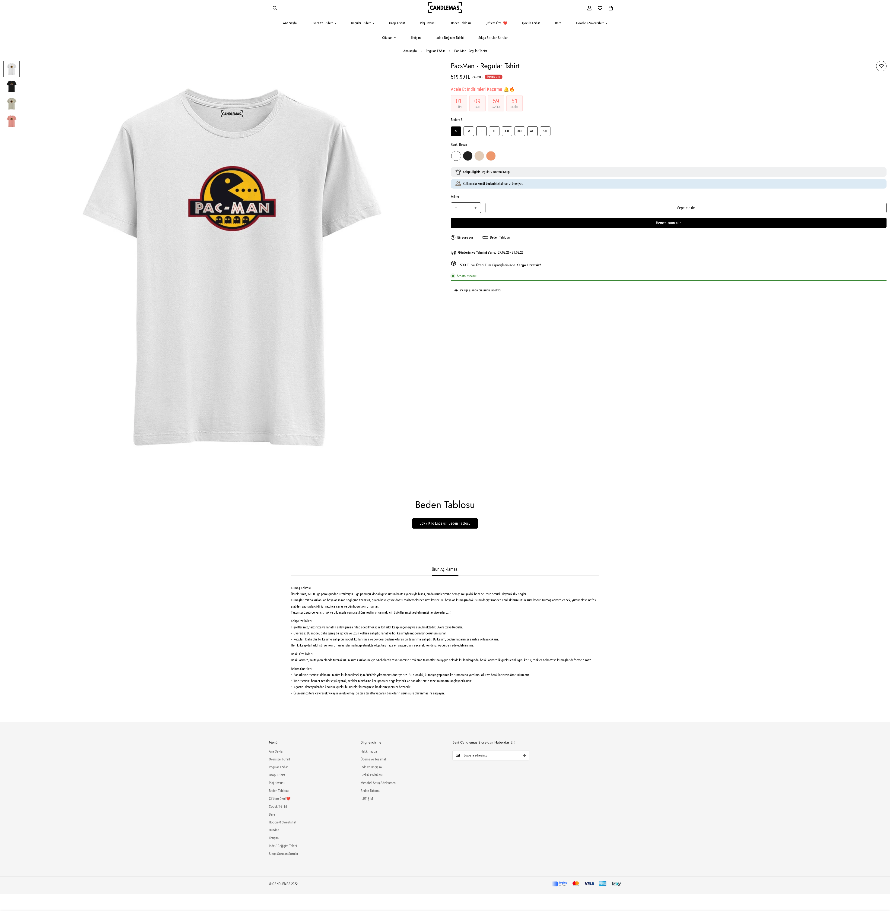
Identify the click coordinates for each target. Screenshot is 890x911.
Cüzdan (387, 38)
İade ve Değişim (371, 767)
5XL (545, 131)
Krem (479, 156)
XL (494, 131)
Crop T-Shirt (397, 23)
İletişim (416, 38)
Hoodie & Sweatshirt (590, 23)
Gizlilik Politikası (372, 775)
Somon (491, 156)
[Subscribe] (524, 755)
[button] (610, 8)
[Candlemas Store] (445, 8)
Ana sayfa (410, 51)
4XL (532, 131)
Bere (558, 23)
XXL (507, 131)
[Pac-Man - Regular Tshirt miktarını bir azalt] (456, 208)
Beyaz (456, 156)
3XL (519, 131)
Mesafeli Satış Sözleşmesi (378, 783)
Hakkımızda (369, 751)
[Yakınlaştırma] (429, 71)
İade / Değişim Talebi (449, 38)
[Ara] (275, 8)
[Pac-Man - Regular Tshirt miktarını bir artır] (475, 208)
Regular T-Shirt (361, 23)
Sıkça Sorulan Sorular (493, 38)
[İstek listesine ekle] (881, 66)
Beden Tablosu (461, 23)
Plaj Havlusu (428, 23)
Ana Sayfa (290, 23)
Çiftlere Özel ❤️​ (496, 23)
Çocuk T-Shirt (531, 23)
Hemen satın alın (668, 223)
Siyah (467, 156)
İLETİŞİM (367, 799)
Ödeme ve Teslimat (373, 759)
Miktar (455, 197)
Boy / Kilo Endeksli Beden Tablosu (445, 523)
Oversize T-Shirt (322, 23)
